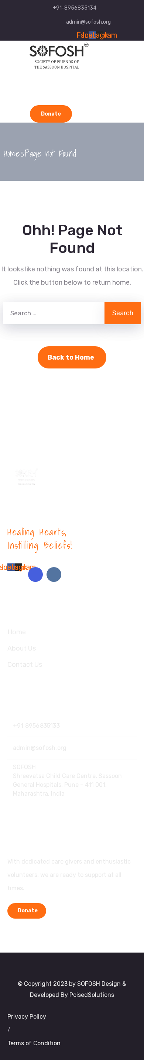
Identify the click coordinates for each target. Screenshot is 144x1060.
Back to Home (71, 357)
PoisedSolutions (91, 994)
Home (12, 153)
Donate (51, 114)
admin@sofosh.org (88, 22)
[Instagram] (54, 574)
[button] (8, 1029)
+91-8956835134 (74, 8)
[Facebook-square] (35, 574)
